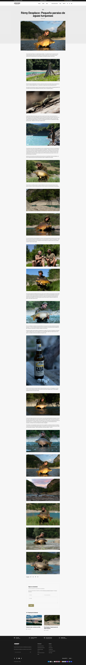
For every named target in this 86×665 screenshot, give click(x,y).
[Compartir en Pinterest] (35, 577)
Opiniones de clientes (41, 652)
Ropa (47, 3)
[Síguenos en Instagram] (16, 658)
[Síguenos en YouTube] (19, 658)
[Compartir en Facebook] (31, 577)
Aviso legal (50, 652)
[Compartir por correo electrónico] (38, 577)
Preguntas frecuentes (41, 647)
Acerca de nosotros (55, 3)
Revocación (50, 647)
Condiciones (51, 649)
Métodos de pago (40, 649)
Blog (60, 3)
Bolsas (39, 3)
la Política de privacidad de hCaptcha (48, 590)
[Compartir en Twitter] (33, 577)
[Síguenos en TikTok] (21, 658)
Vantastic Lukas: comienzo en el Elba (33, 627)
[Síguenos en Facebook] (14, 658)
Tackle (43, 3)
